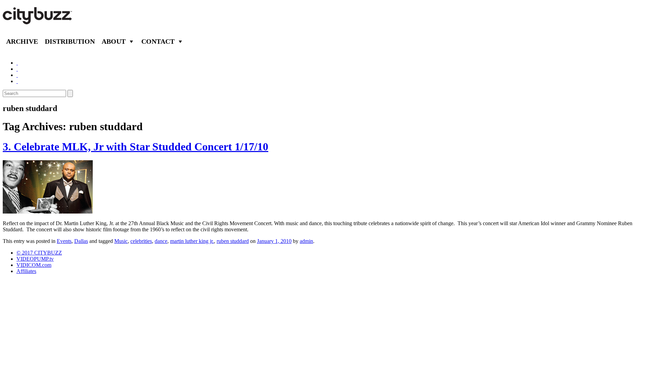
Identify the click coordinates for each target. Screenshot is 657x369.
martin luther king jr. (192, 241)
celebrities (141, 241)
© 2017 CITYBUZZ (39, 253)
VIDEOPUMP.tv (35, 259)
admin (306, 241)
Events (64, 241)
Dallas (81, 241)
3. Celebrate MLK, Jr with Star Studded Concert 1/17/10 (135, 146)
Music (121, 241)
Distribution (70, 41)
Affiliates (26, 271)
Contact (158, 41)
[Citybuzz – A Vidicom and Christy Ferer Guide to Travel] (38, 20)
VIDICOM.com (33, 265)
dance (161, 241)
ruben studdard (233, 241)
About (114, 41)
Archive (22, 41)
